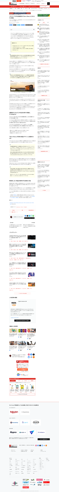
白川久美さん (13, 197)
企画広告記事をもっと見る (44, 151)
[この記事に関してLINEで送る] (33, 216)
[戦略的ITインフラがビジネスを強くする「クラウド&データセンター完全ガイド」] (26, 480)
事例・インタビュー (42, 466)
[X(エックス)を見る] (40, 445)
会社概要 (32, 451)
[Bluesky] (42, 445)
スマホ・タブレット (17, 465)
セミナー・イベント (42, 460)
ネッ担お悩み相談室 (22, 3)
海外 (15, 8)
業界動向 (22, 473)
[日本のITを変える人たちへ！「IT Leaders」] (33, 482)
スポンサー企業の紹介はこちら (43, 439)
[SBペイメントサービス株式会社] (25, 412)
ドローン (36, 1)
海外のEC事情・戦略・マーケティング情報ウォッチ (23, 10)
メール (10, 462)
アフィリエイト (45, 8)
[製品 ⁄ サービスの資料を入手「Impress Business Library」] (26, 485)
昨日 (39, 22)
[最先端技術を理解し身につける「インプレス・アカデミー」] (46, 485)
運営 (33, 467)
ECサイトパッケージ (29, 471)
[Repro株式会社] (13, 432)
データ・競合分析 (23, 465)
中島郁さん (17, 197)
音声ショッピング (29, 462)
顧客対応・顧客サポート (17, 469)
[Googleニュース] (31, 357)
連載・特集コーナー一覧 (15, 10)
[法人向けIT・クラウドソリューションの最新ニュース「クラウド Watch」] (26, 482)
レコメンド (34, 465)
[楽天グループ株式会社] (14, 412)
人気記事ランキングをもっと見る (44, 64)
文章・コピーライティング (29, 467)
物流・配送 (22, 469)
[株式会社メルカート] (23, 432)
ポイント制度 (28, 465)
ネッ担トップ (10, 10)
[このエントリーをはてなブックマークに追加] (29, 216)
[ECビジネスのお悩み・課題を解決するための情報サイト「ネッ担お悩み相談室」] (26, 487)
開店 (22, 471)
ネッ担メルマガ (32, 3)
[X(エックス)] (34, 354)
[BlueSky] (29, 357)
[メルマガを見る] (36, 445)
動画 (16, 467)
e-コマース (12, 380)
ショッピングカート (35, 471)
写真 (10, 467)
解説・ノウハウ (41, 463)
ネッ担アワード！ (27, 3)
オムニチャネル (17, 471)
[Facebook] (31, 354)
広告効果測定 (23, 467)
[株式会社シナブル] (41, 432)
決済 (10, 473)
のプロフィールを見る (22, 320)
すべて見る (44, 190)
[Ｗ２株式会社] (32, 432)
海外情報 (18, 8)
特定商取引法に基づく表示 (24, 451)
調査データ (41, 464)
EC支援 (39, 1)
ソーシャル (17, 462)
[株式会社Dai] (25, 422)
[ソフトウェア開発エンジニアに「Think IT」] (33, 480)
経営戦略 (32, 380)
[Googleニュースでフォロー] (44, 445)
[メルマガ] (29, 354)
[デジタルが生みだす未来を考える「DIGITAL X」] (33, 485)
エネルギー (33, 1)
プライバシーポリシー (13, 451)
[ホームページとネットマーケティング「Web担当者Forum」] (39, 480)
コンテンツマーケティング (34, 8)
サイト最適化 (11, 465)
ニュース (41, 459)
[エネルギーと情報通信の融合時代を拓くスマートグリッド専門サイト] (39, 482)
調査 (33, 473)
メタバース (26, 8)
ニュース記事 (47, 460)
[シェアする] (25, 216)
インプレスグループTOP (43, 451)
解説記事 (47, 459)
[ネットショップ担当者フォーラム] (13, 446)
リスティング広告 (40, 8)
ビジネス (25, 380)
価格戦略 (11, 469)
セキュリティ (11, 471)
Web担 (23, 356)
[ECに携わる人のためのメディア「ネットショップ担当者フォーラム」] (46, 482)
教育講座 (38, 1)
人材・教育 (34, 469)
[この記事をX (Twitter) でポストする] (27, 216)
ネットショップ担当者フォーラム (13, 3)
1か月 (48, 22)
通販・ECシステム (17, 473)
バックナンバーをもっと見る (23, 293)
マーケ (19, 380)
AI (23, 8)
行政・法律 (28, 473)
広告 (22, 462)
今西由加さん (15, 194)
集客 (29, 8)
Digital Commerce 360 (14, 317)
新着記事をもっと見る (44, 95)
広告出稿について (44, 3)
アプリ (34, 462)
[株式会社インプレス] (15, 484)
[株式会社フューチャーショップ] (14, 422)
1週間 (43, 22)
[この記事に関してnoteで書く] (31, 216)
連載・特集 (11, 8)
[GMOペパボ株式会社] (36, 422)
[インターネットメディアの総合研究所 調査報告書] (46, 480)
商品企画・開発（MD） (29, 469)
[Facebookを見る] (38, 445)
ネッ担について (38, 3)
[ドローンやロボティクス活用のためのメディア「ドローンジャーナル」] (39, 485)
